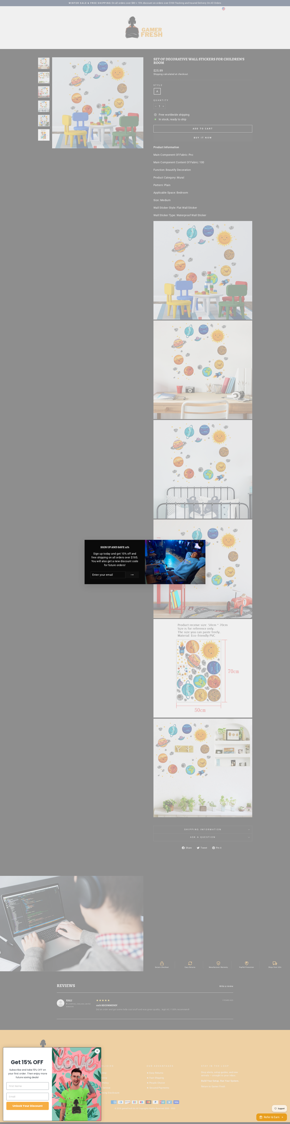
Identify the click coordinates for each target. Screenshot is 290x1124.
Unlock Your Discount (28, 1106)
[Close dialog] (97, 1051)
